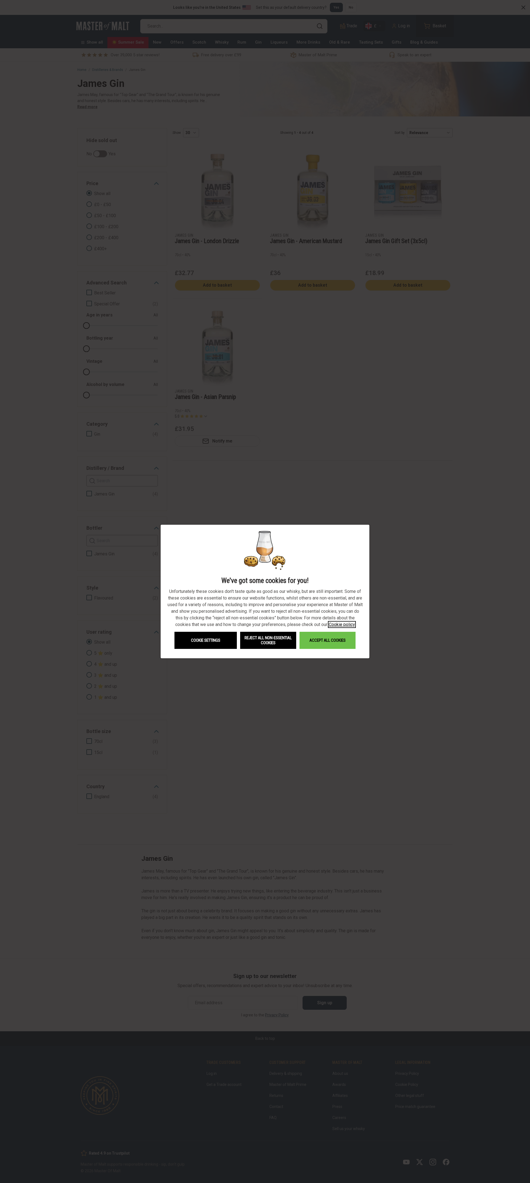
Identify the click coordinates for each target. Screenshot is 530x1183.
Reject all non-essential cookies (268, 640)
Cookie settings (205, 640)
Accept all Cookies (327, 640)
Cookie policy (342, 624)
